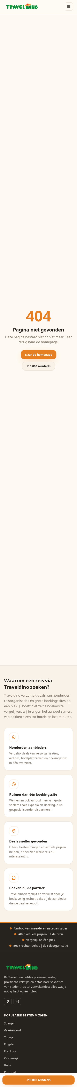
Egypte (9, 1044)
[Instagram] (17, 1001)
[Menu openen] (69, 6)
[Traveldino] (22, 6)
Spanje (9, 1023)
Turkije (8, 1037)
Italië (7, 1065)
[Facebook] (7, 1001)
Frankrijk (10, 1051)
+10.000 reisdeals (38, 366)
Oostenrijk (11, 1058)
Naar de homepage (38, 355)
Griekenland (12, 1030)
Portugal (10, 1072)
